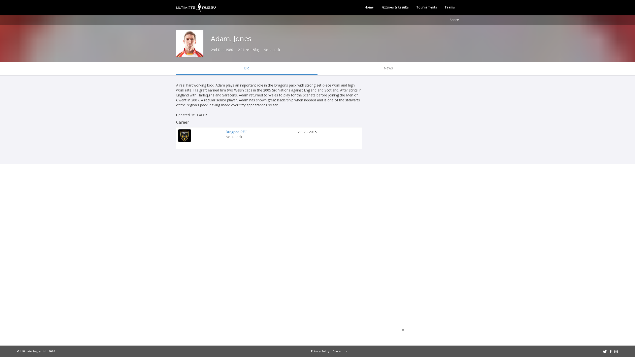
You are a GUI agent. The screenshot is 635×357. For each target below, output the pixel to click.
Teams (450, 7)
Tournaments (426, 7)
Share (454, 19)
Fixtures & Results (395, 7)
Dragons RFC (236, 131)
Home (369, 7)
